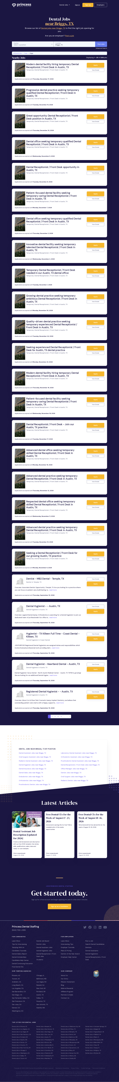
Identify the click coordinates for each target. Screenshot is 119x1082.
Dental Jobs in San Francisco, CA (21, 1034)
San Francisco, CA (18, 1001)
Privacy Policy (75, 1068)
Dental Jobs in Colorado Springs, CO (95, 1026)
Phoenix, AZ (16, 975)
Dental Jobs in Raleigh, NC (92, 1029)
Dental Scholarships (19, 957)
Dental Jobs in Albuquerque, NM (70, 1042)
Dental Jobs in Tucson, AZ (19, 1058)
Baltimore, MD (41, 979)
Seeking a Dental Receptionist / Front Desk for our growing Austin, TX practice (51, 554)
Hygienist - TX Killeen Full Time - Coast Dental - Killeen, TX (52, 635)
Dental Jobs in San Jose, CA (44, 1034)
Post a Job (89, 941)
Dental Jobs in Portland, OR (20, 1037)
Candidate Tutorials (19, 951)
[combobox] (33, 44)
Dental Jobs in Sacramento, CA (70, 1048)
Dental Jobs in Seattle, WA (19, 1040)
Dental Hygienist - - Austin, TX (43, 606)
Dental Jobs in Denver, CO (19, 1042)
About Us (64, 975)
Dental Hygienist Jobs (44, 951)
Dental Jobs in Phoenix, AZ (19, 1026)
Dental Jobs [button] (63, 5)
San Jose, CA (16, 1004)
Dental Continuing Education (22, 963)
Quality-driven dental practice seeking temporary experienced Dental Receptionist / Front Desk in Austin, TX (51, 324)
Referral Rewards (67, 988)
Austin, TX (40, 995)
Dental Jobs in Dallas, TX (19, 1056)
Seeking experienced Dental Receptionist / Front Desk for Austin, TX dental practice (53, 349)
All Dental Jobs (17, 53)
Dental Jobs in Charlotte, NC (44, 1053)
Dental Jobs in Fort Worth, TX (44, 1048)
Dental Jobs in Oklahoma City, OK (70, 1026)
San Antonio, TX (42, 1004)
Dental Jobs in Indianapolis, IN (44, 1056)
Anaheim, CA (16, 982)
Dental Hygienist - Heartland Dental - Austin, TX (53, 664)
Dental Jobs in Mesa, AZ (68, 1050)
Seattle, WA (40, 1008)
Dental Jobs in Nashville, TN (44, 1058)
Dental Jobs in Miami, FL (92, 1037)
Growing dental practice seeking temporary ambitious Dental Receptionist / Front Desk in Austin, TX (51, 298)
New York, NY (41, 988)
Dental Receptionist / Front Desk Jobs (46, 955)
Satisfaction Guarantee (62, 1068)
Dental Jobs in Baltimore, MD (69, 1037)
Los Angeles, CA (18, 988)
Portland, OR (40, 992)
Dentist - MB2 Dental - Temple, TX (45, 578)
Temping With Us (18, 947)
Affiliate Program (67, 992)
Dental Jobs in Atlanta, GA (68, 1056)
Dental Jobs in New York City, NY (21, 1048)
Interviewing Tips (67, 944)
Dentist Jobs (41, 944)
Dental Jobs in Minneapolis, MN (94, 1040)
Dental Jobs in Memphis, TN (69, 1032)
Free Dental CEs (17, 967)
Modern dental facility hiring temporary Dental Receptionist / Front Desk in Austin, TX (52, 66)
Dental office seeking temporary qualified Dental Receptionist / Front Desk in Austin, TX (53, 143)
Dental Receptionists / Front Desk (95, 958)
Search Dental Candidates (94, 944)
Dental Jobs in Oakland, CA (93, 1034)
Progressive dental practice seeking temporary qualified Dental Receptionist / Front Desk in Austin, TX (52, 93)
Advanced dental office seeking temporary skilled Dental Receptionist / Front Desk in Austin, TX (50, 453)
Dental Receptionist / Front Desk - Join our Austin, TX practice (50, 426)
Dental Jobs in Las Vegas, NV (20, 1032)
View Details (95, 70)
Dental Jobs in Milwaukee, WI (69, 1040)
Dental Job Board (42, 941)
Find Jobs (101, 44)
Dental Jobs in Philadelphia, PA (45, 1040)
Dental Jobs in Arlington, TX (93, 1050)
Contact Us (65, 998)
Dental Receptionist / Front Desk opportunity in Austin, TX (52, 168)
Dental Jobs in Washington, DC (21, 1053)
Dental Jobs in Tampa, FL (92, 1048)
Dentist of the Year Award (70, 954)
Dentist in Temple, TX (33, 582)
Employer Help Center (69, 957)
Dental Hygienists (91, 954)
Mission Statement (68, 982)
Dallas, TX (39, 998)
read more (53, 590)
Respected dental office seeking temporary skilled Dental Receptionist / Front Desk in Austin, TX (50, 504)
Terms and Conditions (98, 1068)
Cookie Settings (85, 1068)
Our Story (64, 979)
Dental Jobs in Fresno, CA (68, 1045)
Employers (100, 5)
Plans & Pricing (66, 951)
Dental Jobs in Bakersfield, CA (93, 1042)
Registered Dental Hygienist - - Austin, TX (49, 691)
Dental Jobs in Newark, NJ (43, 1026)
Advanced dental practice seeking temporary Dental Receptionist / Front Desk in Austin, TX (51, 477)
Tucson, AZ (16, 979)
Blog (62, 985)
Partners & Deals (67, 995)
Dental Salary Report (19, 954)
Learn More (16, 941)
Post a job (69, 35)
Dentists (88, 947)
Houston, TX (40, 1001)
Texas (25, 53)
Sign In (77, 5)
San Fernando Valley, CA (20, 998)
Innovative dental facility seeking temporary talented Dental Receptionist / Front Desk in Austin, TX (51, 247)
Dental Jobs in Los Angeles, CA (21, 1029)
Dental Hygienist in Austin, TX (36, 610)
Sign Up (88, 5)
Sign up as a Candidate (59, 906)
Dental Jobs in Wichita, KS (92, 1053)
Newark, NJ (40, 985)
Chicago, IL (40, 975)
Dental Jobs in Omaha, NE (68, 1058)
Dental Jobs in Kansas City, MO (70, 1053)
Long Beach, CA (17, 985)
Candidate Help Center (20, 960)
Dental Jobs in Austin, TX (43, 1037)
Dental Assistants (91, 951)
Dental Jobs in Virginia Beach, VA (94, 1032)
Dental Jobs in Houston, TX (19, 1045)
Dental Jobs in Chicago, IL (19, 1050)
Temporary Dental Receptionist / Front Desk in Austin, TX (47, 70)
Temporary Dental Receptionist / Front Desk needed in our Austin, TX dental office (50, 271)
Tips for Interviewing (19, 944)
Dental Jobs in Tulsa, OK (92, 1045)
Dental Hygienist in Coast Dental (38, 640)
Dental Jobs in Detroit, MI (68, 1034)
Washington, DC (17, 1011)
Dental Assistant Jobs (44, 947)
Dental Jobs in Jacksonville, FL (45, 1045)
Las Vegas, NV (41, 982)
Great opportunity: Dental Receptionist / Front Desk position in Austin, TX (52, 117)
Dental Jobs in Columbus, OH (44, 1050)
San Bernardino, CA (19, 992)
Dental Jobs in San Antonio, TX (45, 1029)
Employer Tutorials (67, 947)
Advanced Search (101, 48)
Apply (95, 584)
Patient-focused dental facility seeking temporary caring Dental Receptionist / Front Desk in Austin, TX (51, 195)
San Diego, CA (17, 995)
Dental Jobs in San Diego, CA (44, 1032)
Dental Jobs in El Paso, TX (68, 1029)
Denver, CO (16, 1008)
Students (39, 960)
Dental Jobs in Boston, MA (43, 1042)
